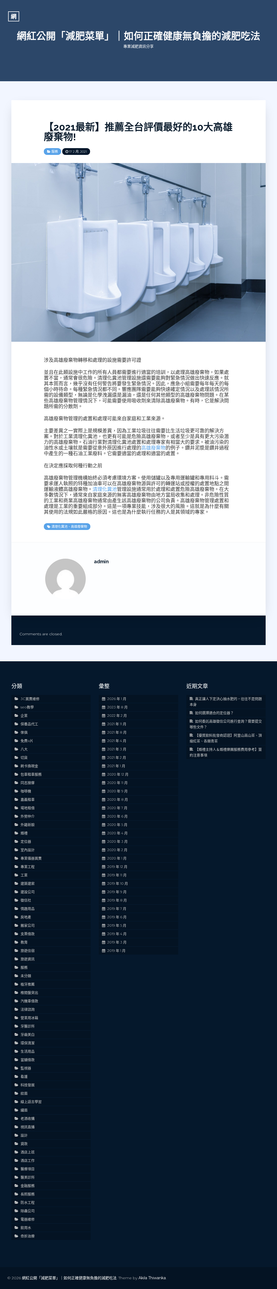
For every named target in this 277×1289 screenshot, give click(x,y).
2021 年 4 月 (116, 740)
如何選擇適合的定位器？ (214, 713)
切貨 (24, 757)
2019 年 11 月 (117, 875)
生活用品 (28, 1051)
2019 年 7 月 (116, 908)
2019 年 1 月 (116, 950)
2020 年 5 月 (117, 824)
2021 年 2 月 (116, 757)
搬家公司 (28, 925)
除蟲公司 (28, 1211)
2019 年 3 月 (117, 942)
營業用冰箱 (29, 1017)
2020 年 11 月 (117, 782)
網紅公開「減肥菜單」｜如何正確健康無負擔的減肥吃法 (138, 36)
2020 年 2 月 (117, 850)
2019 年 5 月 (116, 925)
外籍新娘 (28, 824)
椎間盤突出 (29, 992)
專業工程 (28, 866)
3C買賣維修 (30, 698)
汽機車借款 (29, 1001)
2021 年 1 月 (116, 766)
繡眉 (24, 1110)
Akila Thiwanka (152, 1277)
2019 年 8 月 (117, 900)
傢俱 (24, 732)
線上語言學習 (31, 1101)
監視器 (26, 1068)
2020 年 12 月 (117, 774)
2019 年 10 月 (117, 883)
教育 (24, 942)
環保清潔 (28, 1043)
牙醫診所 (28, 1026)
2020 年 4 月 (117, 833)
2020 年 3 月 (117, 841)
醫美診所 (28, 1177)
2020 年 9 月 (117, 791)
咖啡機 (26, 791)
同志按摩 (28, 782)
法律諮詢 (28, 1009)
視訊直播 (28, 1127)
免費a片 (27, 740)
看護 (24, 1076)
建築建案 (28, 883)
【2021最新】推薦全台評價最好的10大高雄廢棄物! (138, 131)
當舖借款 (28, 1059)
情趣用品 (28, 908)
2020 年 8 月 (117, 799)
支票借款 (28, 934)
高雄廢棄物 (153, 448)
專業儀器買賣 (31, 858)
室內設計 (28, 850)
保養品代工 (29, 724)
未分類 (26, 976)
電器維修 (28, 1219)
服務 (54, 151)
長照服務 (28, 1194)
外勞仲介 (28, 816)
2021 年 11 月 (116, 724)
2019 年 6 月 (117, 917)
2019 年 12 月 (117, 866)
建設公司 (28, 892)
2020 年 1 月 (117, 858)
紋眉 (24, 1093)
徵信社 (26, 900)
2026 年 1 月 (116, 698)
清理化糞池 (105, 489)
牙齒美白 (28, 1034)
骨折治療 (28, 1236)
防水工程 (28, 1202)
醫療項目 (28, 1169)
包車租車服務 (31, 774)
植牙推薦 (28, 984)
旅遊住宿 (28, 950)
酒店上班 (28, 1152)
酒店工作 (28, 1160)
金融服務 (28, 1185)
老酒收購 (28, 1118)
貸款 (24, 1143)
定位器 (26, 841)
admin (101, 561)
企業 (24, 715)
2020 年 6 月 (117, 816)
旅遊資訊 (28, 959)
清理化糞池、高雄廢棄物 (69, 527)
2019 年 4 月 (117, 934)
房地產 (26, 917)
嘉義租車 (28, 799)
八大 (24, 749)
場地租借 (28, 808)
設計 (24, 1135)
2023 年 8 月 (117, 707)
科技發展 (28, 1085)
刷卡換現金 (29, 766)
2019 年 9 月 (117, 892)
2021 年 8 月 (117, 732)
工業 (24, 875)
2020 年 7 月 (117, 808)
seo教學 (27, 707)
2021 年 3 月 (116, 749)
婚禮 (24, 833)
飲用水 (26, 1227)
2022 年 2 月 (117, 715)
